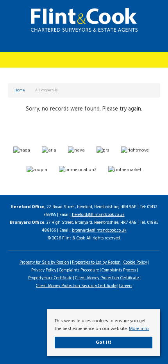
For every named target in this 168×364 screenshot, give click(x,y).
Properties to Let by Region (96, 262)
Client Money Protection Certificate (107, 278)
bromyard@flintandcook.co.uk (99, 230)
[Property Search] (154, 59)
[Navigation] (14, 59)
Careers (125, 285)
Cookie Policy (135, 262)
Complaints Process (119, 270)
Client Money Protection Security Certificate (76, 285)
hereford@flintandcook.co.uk (98, 214)
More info (139, 329)
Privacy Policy (43, 270)
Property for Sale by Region (44, 262)
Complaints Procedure (79, 270)
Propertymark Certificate (50, 278)
